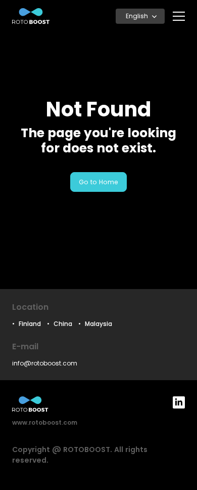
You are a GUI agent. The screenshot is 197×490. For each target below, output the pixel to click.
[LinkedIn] (179, 402)
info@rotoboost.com (44, 363)
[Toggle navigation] (179, 16)
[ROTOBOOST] (31, 16)
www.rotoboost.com (44, 422)
